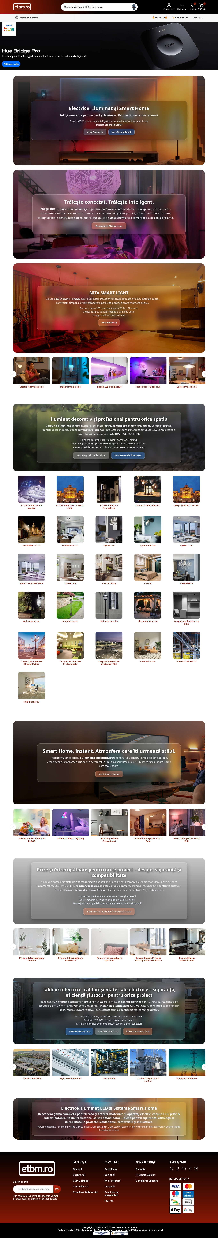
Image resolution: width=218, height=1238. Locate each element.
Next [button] (205, 374)
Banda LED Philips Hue (109, 387)
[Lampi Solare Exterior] (147, 489)
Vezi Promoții (95, 132)
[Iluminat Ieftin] (147, 645)
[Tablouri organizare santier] (148, 1062)
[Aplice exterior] (31, 605)
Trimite (57, 1189)
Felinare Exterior (109, 621)
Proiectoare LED (31, 545)
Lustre (147, 583)
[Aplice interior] (147, 529)
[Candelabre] (186, 567)
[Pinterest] (189, 1168)
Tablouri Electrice (31, 1078)
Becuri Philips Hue (70, 387)
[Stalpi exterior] (70, 605)
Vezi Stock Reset (121, 132)
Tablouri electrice (79, 1031)
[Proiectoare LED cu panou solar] (70, 489)
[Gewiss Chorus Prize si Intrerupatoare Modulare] (148, 941)
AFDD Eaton (109, 1078)
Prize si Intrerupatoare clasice (32, 959)
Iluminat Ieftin (147, 661)
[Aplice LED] (109, 529)
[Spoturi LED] (186, 529)
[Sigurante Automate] (70, 1062)
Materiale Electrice (187, 1078)
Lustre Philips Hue (187, 387)
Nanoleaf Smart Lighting (70, 838)
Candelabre (186, 583)
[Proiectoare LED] (31, 529)
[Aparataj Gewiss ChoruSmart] (109, 822)
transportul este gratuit (150, 1230)
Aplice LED (109, 545)
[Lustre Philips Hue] (187, 370)
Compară (181, 9)
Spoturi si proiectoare (31, 583)
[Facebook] (177, 1168)
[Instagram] (196, 1168)
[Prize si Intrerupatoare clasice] (31, 941)
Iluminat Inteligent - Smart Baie (148, 839)
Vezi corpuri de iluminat (91, 455)
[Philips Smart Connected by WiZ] (31, 822)
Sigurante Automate (70, 1078)
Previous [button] (13, 374)
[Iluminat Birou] (31, 685)
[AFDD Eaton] (109, 1062)
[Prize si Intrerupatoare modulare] (70, 941)
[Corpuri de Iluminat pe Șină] (186, 605)
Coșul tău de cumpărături (111, 1194)
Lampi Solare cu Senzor (186, 505)
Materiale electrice (137, 1031)
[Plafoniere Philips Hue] (148, 370)
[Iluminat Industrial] (186, 645)
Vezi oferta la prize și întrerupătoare (109, 911)
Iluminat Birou (31, 702)
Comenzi (109, 1175)
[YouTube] (183, 1168)
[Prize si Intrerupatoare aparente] (109, 941)
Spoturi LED (186, 545)
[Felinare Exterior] (109, 605)
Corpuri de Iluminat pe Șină (186, 622)
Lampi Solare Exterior (148, 505)
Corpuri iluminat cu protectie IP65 (109, 662)
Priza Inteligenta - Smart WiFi (186, 839)
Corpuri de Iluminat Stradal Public (31, 662)
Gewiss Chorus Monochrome (187, 959)
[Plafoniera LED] (70, 529)
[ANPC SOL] (101, 1234)
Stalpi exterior (70, 621)
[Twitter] (171, 1168)
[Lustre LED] (70, 567)
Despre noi (79, 1175)
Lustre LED (70, 583)
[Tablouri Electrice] (31, 1062)
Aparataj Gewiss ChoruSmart (109, 839)
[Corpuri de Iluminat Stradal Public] (31, 645)
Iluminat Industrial (187, 661)
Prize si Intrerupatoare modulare (70, 959)
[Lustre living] (109, 567)
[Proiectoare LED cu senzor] (31, 489)
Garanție (140, 1169)
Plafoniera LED (70, 545)
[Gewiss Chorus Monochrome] (187, 941)
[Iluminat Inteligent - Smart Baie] (148, 822)
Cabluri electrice (108, 1031)
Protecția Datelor (145, 1175)
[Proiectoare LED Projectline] (109, 489)
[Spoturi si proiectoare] (31, 567)
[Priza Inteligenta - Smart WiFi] (187, 822)
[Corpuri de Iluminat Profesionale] (70, 645)
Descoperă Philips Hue (109, 226)
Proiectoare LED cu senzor (31, 506)
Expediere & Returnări (85, 1192)
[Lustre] (147, 567)
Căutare (134, 7)
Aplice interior (148, 545)
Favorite (108, 1200)
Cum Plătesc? (81, 1186)
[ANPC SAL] (119, 1234)
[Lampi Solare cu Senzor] (186, 489)
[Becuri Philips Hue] (70, 370)
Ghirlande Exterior (148, 621)
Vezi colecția (109, 322)
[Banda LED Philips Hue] (109, 370)
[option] (31, 374)
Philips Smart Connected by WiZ (31, 839)
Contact (77, 1169)
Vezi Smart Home (109, 774)
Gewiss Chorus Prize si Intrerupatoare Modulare (148, 959)
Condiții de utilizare (147, 1180)
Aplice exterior (31, 621)
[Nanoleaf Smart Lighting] (70, 822)
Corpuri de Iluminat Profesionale (70, 662)
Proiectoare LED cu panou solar (70, 506)
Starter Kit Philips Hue (32, 387)
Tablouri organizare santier (148, 1079)
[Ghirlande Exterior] (147, 605)
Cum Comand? (81, 1180)
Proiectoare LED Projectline (109, 506)
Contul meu (169, 9)
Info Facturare (112, 1180)
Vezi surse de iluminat (128, 455)
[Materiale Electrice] (187, 1062)
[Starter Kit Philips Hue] (31, 370)
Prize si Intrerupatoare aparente (109, 959)
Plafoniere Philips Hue (148, 387)
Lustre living (109, 583)
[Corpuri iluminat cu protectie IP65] (109, 645)
